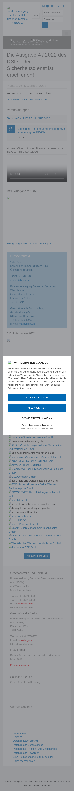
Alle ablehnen (37, 408)
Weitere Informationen (31, 425)
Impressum (47, 425)
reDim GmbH (48, 429)
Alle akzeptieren (37, 397)
